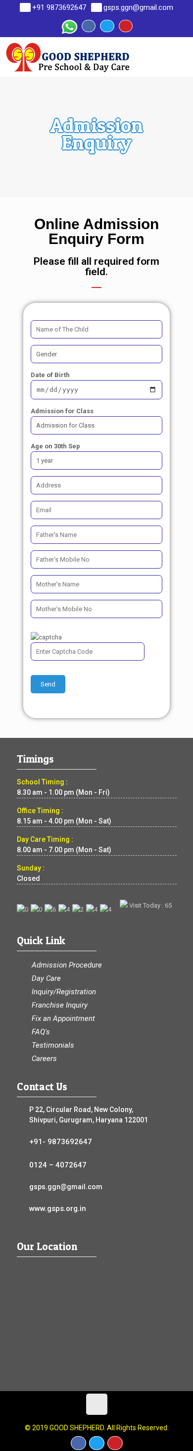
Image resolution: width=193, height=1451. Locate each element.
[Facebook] (89, 26)
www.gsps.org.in (57, 1208)
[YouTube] (126, 26)
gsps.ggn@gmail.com (138, 7)
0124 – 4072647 (58, 1165)
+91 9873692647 (59, 7)
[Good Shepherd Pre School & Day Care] (99, 57)
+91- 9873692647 (60, 1141)
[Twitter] (107, 26)
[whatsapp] (68, 26)
